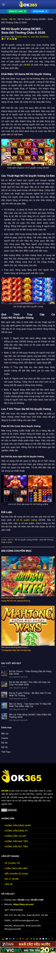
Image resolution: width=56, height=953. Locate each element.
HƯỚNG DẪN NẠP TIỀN (16, 841)
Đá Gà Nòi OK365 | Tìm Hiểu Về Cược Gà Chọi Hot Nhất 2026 (29, 683)
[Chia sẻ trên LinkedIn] (16, 39)
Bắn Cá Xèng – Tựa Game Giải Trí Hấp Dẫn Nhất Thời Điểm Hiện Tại (30, 705)
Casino (4, 738)
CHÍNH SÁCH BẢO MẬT (16, 868)
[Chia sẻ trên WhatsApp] (3, 39)
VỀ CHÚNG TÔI (12, 863)
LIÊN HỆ (9, 884)
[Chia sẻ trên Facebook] (5, 39)
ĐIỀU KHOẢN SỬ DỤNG (16, 873)
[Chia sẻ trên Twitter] (8, 39)
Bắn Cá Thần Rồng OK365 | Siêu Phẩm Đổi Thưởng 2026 (30, 715)
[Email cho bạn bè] (10, 39)
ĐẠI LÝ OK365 (12, 879)
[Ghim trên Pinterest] (13, 39)
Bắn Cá (4, 733)
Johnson (43, 37)
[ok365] (28, 4)
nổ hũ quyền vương (26, 520)
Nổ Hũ (12, 19)
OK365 (26, 64)
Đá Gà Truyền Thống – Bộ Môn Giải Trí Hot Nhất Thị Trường (30, 694)
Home (4, 19)
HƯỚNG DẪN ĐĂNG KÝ (16, 830)
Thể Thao (6, 752)
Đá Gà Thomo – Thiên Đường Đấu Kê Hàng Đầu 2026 (30, 672)
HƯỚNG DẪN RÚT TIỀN (16, 846)
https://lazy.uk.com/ (23, 904)
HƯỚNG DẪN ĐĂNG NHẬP (18, 825)
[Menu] (3, 4)
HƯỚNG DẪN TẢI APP (15, 836)
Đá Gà (4, 742)
